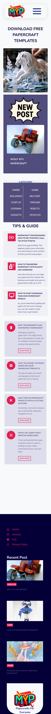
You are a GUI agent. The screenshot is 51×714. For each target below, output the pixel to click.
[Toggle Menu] (37, 11)
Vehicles (11, 584)
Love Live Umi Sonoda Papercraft (22, 630)
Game (9, 625)
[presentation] (25, 139)
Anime (10, 665)
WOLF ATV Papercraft (18, 161)
